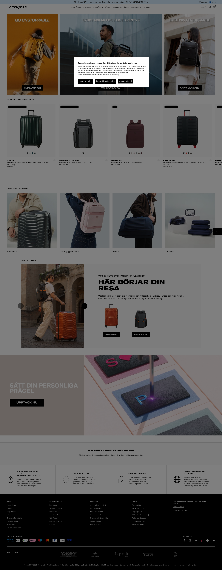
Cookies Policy (114, 75)
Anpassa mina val (125, 81)
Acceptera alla (85, 81)
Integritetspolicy (99, 75)
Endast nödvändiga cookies (105, 81)
